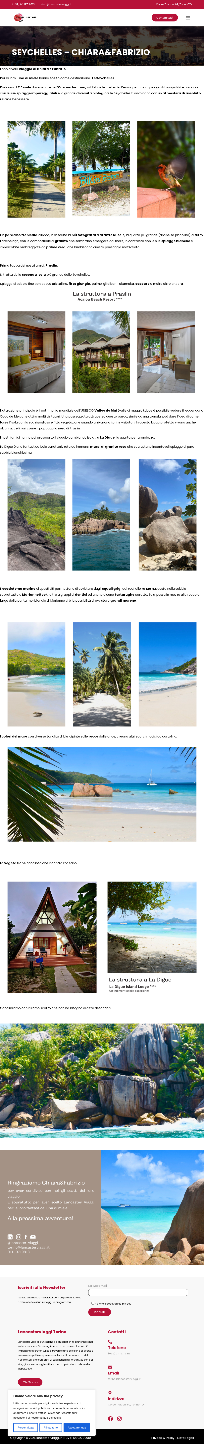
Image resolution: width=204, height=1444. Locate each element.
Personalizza (26, 1427)
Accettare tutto (77, 1427)
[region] (52, 1413)
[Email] (110, 1367)
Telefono (117, 1347)
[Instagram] (119, 1418)
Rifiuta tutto (50, 1427)
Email (113, 1373)
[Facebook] (110, 1418)
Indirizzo (116, 1398)
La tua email (97, 1286)
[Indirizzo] (110, 1393)
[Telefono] (110, 1342)
